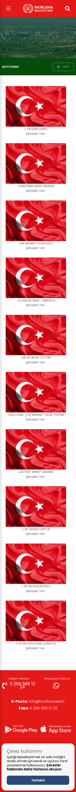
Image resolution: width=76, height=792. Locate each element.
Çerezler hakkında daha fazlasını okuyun (34, 767)
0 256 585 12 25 (38, 708)
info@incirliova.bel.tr (38, 701)
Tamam (38, 780)
